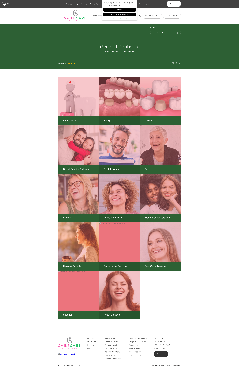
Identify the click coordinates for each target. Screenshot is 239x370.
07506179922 (172, 16)
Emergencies (144, 4)
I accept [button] (119, 10)
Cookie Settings (135, 355)
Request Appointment (113, 359)
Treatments (115, 51)
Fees (89, 348)
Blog (88, 352)
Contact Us (174, 4)
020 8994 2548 (152, 16)
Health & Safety (135, 348)
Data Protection (135, 352)
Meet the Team (67, 4)
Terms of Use (134, 345)
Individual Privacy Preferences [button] (119, 18)
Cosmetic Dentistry (112, 345)
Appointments (157, 4)
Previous (60, 61)
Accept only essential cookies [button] (119, 15)
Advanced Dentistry (112, 352)
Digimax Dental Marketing (173, 365)
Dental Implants (111, 348)
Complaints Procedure (137, 342)
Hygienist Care (81, 4)
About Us (90, 338)
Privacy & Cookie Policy (138, 338)
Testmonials (91, 345)
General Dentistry (96, 4)
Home (107, 51)
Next (64, 61)
